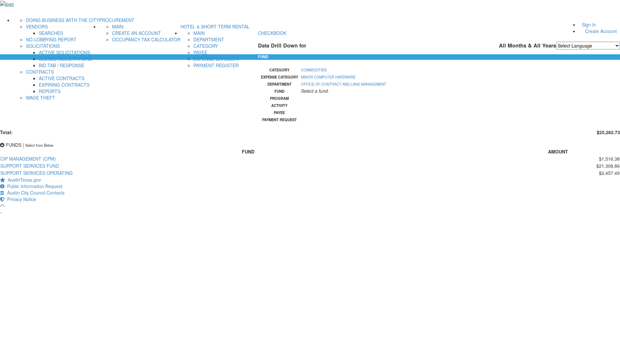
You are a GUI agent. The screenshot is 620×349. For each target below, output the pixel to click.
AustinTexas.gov (23, 179)
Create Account (601, 31)
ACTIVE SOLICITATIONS (64, 52)
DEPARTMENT (208, 39)
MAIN (117, 26)
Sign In (589, 24)
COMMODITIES (313, 69)
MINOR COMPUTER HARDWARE (328, 76)
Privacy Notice (20, 199)
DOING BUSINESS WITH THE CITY (62, 20)
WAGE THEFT (40, 97)
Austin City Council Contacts (35, 192)
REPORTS (49, 91)
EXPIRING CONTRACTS (64, 84)
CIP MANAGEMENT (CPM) (28, 158)
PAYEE (200, 52)
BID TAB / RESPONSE (61, 65)
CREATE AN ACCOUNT (136, 33)
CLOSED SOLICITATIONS (65, 59)
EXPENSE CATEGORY (216, 59)
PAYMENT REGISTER (216, 65)
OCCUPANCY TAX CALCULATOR (146, 39)
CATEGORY (205, 46)
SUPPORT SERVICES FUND (29, 166)
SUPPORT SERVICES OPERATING (36, 173)
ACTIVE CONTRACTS (61, 78)
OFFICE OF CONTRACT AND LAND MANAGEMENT (343, 84)
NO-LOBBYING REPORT (51, 39)
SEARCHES (51, 33)
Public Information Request (33, 186)
